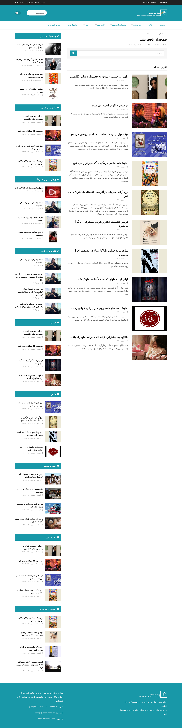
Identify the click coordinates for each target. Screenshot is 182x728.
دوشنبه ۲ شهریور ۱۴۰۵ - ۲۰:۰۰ (32, 638)
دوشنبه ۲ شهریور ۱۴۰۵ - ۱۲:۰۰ (32, 480)
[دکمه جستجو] (30, 12)
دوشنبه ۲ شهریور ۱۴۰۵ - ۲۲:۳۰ (32, 122)
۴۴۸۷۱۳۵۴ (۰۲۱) (36, 707)
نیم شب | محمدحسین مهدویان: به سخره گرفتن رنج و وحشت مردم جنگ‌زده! (29, 277)
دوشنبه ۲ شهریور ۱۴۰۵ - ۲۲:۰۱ (32, 134)
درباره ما (154, 2)
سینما (162, 25)
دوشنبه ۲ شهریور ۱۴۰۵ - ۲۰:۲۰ (32, 423)
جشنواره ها (73, 25)
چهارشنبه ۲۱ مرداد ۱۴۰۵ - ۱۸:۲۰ (31, 238)
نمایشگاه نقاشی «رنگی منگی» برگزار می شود (100, 163)
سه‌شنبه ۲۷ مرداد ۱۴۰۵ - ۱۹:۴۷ (32, 95)
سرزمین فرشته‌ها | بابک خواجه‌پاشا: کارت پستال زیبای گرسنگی (30, 292)
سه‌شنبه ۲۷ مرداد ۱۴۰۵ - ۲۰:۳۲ (32, 80)
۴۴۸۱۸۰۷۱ (54, 707)
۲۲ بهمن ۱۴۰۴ (37, 265)
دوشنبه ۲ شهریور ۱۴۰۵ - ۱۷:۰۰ (32, 381)
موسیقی (137, 25)
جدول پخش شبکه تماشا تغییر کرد (29, 188)
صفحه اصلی (163, 2)
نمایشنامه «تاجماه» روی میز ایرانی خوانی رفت (99, 308)
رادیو (87, 25)
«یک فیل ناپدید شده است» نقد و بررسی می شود (98, 134)
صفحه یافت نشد (151, 34)
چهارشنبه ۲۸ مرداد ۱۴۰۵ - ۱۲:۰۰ (31, 65)
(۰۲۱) (47, 707)
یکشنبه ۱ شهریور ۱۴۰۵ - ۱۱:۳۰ (32, 524)
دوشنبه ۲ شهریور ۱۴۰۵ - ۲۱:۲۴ (32, 152)
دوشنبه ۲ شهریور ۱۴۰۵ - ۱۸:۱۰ (32, 453)
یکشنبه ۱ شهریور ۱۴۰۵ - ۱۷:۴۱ (32, 495)
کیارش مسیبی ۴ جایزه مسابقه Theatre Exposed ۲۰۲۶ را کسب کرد (29, 665)
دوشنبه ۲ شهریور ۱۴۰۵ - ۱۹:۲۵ (32, 438)
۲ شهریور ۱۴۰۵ (122, 80)
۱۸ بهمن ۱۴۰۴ (37, 283)
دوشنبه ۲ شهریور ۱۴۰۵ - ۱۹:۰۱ (32, 366)
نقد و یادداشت (54, 25)
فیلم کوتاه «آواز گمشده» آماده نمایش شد (103, 279)
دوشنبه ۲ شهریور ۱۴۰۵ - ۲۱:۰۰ (32, 166)
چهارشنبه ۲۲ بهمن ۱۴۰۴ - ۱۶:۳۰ (32, 208)
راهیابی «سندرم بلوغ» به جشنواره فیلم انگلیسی (99, 76)
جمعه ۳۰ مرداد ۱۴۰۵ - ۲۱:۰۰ (33, 50)
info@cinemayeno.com (46, 719)
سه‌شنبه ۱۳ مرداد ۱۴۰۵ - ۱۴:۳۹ (32, 223)
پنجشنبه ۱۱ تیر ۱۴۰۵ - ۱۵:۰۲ (33, 191)
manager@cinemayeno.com (45, 713)
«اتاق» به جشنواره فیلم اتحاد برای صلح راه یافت (99, 337)
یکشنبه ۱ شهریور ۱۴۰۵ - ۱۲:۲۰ (32, 510)
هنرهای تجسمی (119, 25)
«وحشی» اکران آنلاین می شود (110, 105)
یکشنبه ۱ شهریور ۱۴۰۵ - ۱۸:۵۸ (32, 653)
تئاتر (150, 25)
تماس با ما (145, 2)
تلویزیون (100, 25)
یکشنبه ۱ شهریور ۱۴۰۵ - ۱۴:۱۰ (32, 670)
